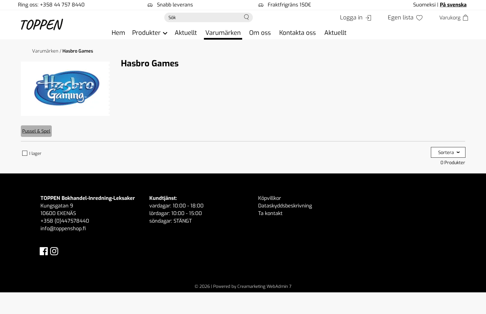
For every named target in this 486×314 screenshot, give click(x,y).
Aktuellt (186, 33)
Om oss (260, 33)
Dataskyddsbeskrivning (285, 205)
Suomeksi (424, 4)
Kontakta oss (297, 33)
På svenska (453, 4)
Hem (118, 33)
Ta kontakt (270, 213)
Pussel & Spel (36, 131)
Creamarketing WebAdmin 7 (264, 286)
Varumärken (223, 33)
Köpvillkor (269, 198)
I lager (35, 153)
